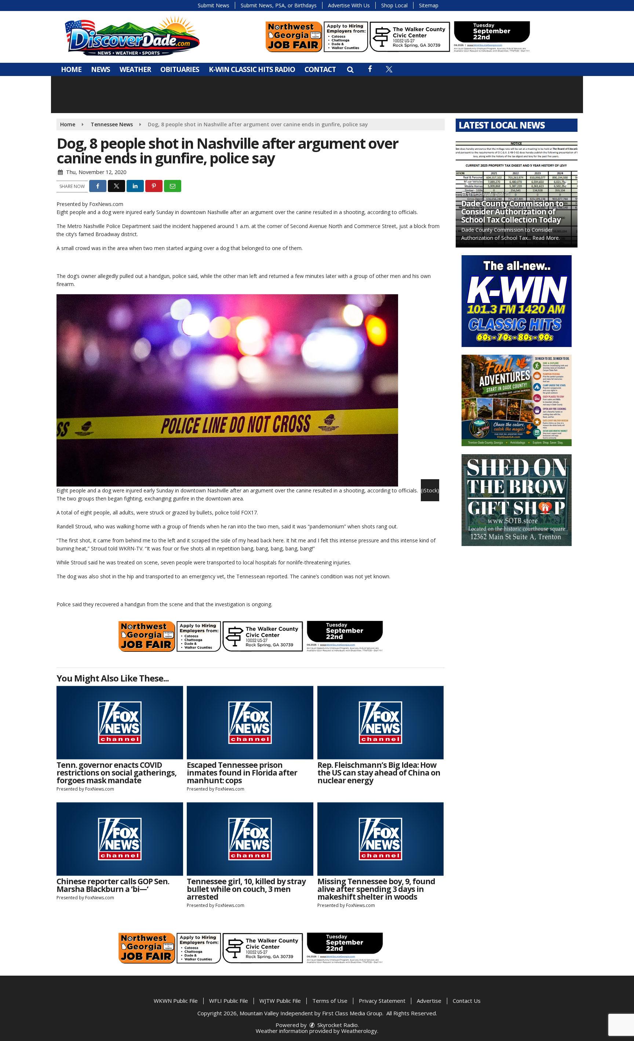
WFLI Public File (228, 1000)
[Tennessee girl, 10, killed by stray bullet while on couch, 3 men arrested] (250, 839)
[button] (350, 69)
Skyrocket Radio (337, 1025)
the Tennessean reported (257, 576)
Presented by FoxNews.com (90, 203)
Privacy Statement (382, 1000)
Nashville (218, 212)
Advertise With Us (349, 5)
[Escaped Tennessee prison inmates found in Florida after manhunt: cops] (250, 722)
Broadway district (116, 234)
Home (71, 69)
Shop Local (394, 5)
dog (106, 212)
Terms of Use (329, 1000)
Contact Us (467, 1000)
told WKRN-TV (125, 548)
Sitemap (428, 5)
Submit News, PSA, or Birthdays (279, 5)
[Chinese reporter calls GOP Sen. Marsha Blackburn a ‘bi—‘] (120, 839)
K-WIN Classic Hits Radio (252, 69)
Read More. (546, 237)
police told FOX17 (236, 512)
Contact (320, 69)
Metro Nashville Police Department (109, 226)
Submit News (213, 5)
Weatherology (359, 1030)
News (100, 69)
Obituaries (179, 69)
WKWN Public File (176, 1000)
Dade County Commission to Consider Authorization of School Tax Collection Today (512, 211)
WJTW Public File (280, 1000)
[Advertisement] (397, 36)
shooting (353, 212)
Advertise (429, 1000)
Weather (135, 69)
